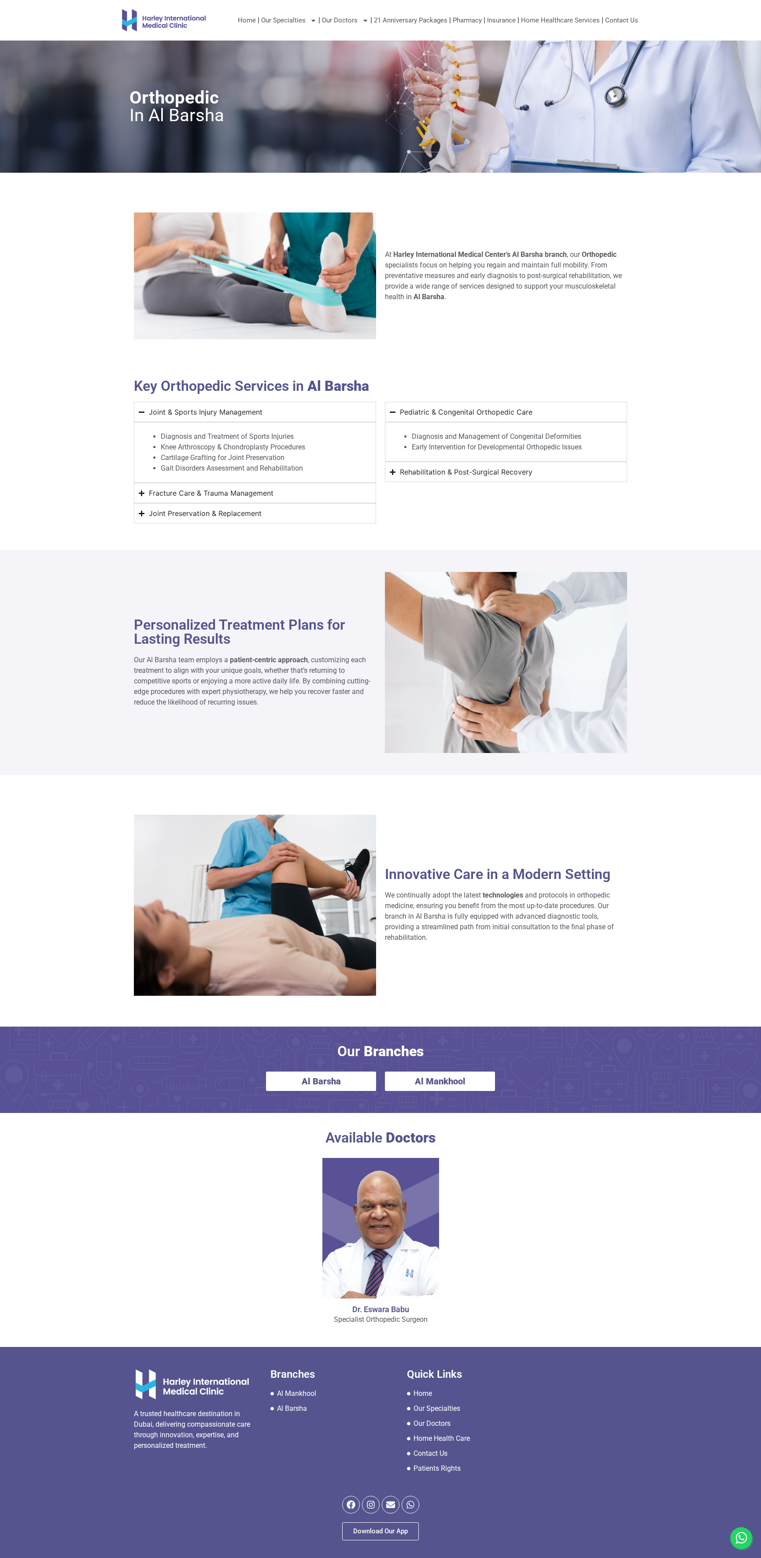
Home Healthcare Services (560, 20)
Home (247, 20)
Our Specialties (283, 20)
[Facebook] (351, 1504)
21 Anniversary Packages (410, 20)
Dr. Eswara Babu (380, 1309)
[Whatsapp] (410, 1504)
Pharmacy (467, 20)
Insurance (501, 20)
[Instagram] (371, 1504)
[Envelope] (390, 1504)
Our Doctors (340, 20)
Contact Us (621, 20)
